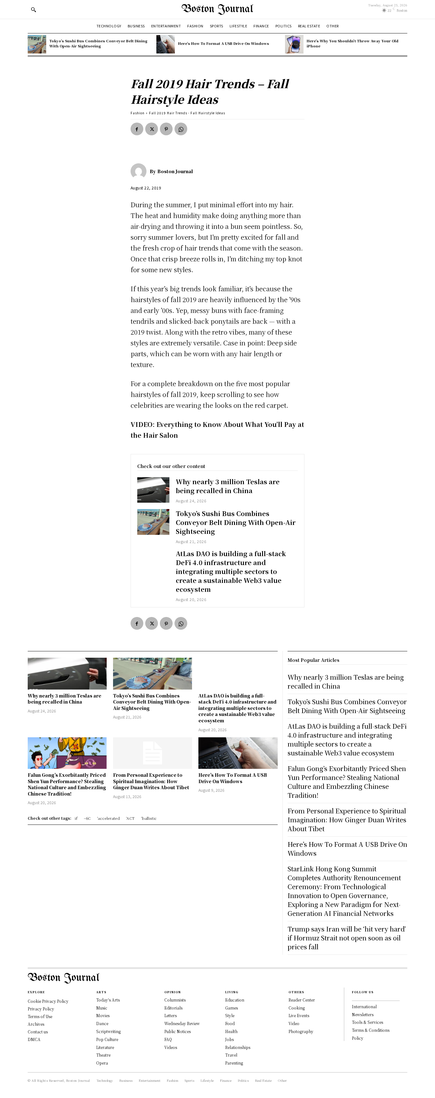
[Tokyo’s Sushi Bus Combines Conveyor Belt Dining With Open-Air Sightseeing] (37, 44)
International (364, 1006)
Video (294, 1023)
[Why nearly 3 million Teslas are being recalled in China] (153, 490)
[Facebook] (137, 129)
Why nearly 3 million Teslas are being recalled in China (228, 486)
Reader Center (302, 999)
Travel (231, 1055)
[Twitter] (151, 129)
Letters (170, 1015)
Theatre (103, 1055)
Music (101, 1007)
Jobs (229, 1039)
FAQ (168, 1039)
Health (231, 1031)
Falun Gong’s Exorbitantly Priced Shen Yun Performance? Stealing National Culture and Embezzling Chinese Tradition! (67, 784)
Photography (301, 1031)
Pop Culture (107, 1039)
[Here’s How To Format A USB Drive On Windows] (165, 44)
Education (234, 999)
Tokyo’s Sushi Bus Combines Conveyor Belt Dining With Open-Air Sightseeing (98, 43)
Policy (357, 1038)
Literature (105, 1047)
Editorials (173, 1007)
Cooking (297, 1007)
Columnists (175, 999)
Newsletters (363, 1014)
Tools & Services (367, 1022)
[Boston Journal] (140, 171)
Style (229, 1015)
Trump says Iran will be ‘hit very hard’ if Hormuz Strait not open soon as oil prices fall (347, 937)
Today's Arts (108, 999)
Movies (103, 1015)
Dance (102, 1023)
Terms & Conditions (370, 1030)
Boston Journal (175, 171)
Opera (102, 1063)
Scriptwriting (108, 1031)
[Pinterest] (166, 129)
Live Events (299, 1015)
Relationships (237, 1047)
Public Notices (177, 1031)
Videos (170, 1047)
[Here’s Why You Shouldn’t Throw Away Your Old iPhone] (294, 44)
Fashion (138, 112)
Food (230, 1023)
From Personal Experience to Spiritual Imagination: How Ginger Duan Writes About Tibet (151, 781)
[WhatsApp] (181, 129)
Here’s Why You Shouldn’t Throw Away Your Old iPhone (352, 43)
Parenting (234, 1063)
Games (231, 1007)
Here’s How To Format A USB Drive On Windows (223, 43)
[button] (33, 9)
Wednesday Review (182, 1023)
